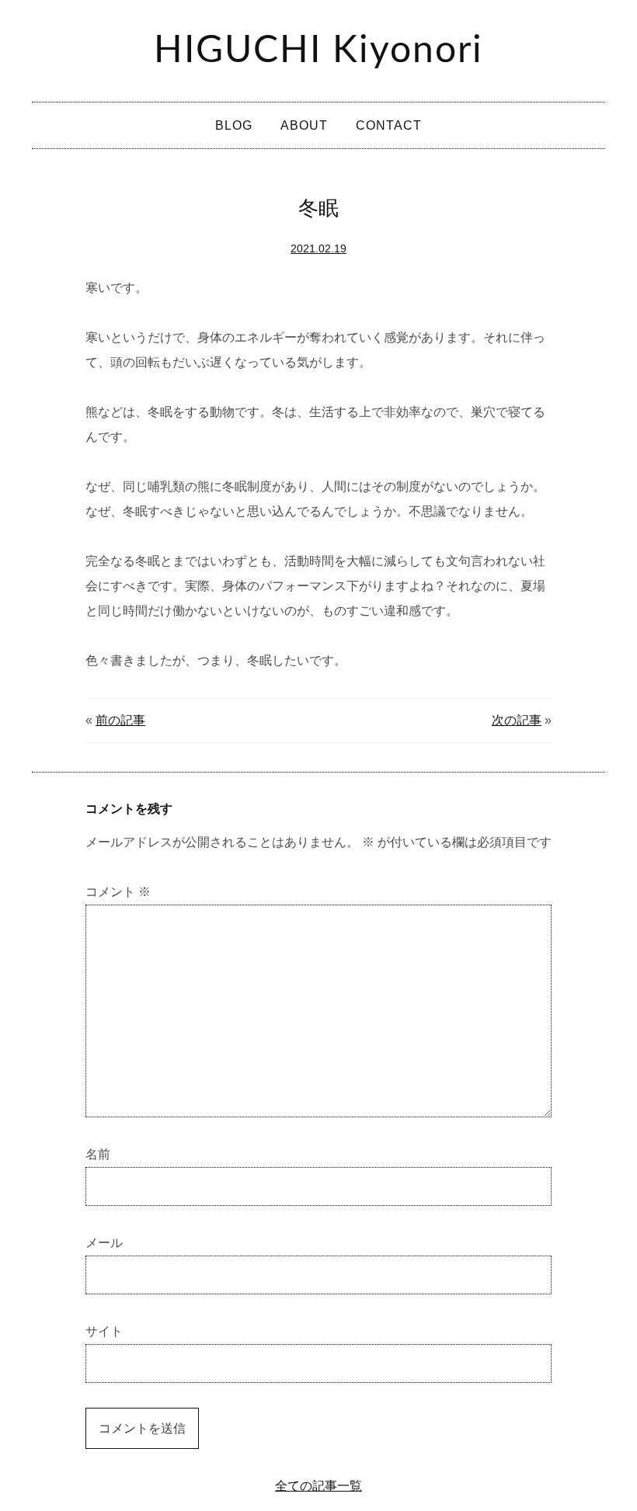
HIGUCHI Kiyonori (318, 50)
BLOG (233, 125)
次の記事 (516, 720)
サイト (104, 1331)
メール (104, 1242)
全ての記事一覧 (318, 1485)
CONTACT (389, 125)
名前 (97, 1154)
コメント (118, 891)
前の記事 (120, 720)
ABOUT (304, 125)
